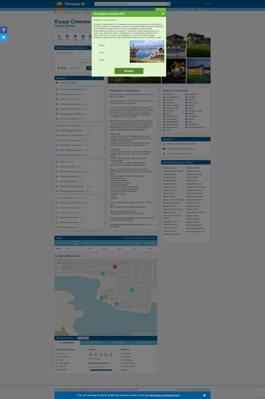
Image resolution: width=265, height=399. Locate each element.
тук (146, 395)
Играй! (128, 71)
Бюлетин (161, 9)
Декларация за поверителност (164, 395)
